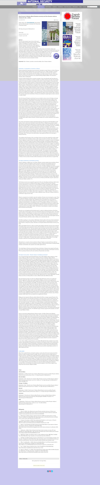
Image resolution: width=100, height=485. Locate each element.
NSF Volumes (40, 6)
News (81, 6)
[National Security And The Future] (50, 2)
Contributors (60, 6)
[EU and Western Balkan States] (72, 41)
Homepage (35, 6)
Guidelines (55, 6)
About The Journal (67, 6)
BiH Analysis (75, 6)
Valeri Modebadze (30, 22)
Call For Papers (48, 6)
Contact (84, 6)
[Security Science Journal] (72, 53)
